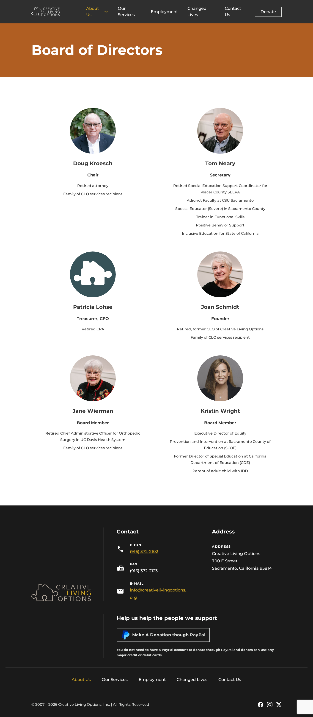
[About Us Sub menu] (106, 12)
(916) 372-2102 (144, 551)
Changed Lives (196, 11)
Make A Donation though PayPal (169, 634)
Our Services (126, 11)
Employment (164, 11)
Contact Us (233, 11)
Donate (268, 11)
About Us (92, 11)
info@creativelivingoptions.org (158, 594)
